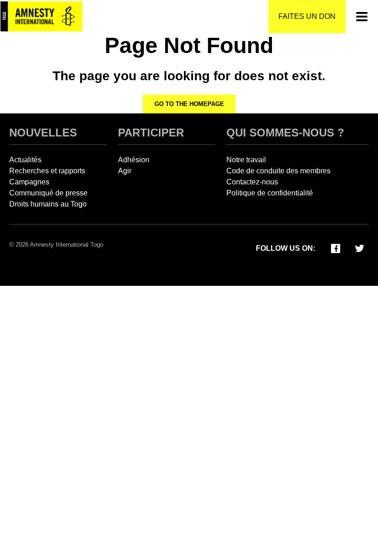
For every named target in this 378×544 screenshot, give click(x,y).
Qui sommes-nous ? (285, 132)
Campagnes (29, 182)
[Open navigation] (362, 16)
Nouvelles (43, 132)
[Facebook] (335, 247)
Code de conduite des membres (278, 171)
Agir (124, 171)
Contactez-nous (252, 182)
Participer (151, 132)
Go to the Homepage (189, 104)
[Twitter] (359, 247)
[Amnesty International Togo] (41, 16)
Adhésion (133, 160)
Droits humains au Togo (48, 204)
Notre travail (246, 160)
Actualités (25, 160)
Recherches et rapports (47, 171)
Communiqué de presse (48, 193)
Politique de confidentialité (269, 193)
